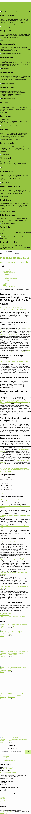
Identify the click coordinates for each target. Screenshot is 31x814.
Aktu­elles (6, 280)
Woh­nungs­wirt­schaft (9, 272)
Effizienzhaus (21, 49)
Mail (4, 285)
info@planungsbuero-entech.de (8, 772)
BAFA (28, 22)
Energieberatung (4, 220)
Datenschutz (6, 757)
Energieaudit (3, 34)
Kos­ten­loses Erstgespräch (10, 278)
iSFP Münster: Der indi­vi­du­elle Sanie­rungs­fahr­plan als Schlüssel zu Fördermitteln (17, 632)
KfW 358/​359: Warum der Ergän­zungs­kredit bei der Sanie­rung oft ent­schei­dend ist (18, 668)
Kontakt (5, 282)
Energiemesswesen (18, 247)
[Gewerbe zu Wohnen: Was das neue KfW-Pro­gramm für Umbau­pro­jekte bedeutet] (3, 743)
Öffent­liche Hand (8, 274)
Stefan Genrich (24, 309)
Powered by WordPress (6, 811)
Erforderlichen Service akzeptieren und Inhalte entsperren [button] (12, 617)
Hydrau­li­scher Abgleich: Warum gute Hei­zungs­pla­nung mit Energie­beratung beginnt (18, 653)
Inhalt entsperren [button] (4, 615)
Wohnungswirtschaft (5, 232)
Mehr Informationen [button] (5, 613)
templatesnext (3, 813)
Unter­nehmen (7, 269)
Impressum (6, 756)
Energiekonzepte (14, 119)
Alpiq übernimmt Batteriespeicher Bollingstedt (12, 559)
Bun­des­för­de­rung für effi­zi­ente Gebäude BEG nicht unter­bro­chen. (15, 330)
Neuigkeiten (9, 308)
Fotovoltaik (3, 77)
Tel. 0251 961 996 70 (9, 286)
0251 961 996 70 (7, 769)
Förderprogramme (5, 309)
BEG (18, 308)
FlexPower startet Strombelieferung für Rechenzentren (15, 541)
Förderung (13, 309)
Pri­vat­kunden (7, 271)
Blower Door (3, 165)
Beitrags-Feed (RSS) (9, 760)
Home (5, 277)
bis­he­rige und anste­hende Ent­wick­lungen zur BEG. (15, 350)
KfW (8, 24)
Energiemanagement (5, 106)
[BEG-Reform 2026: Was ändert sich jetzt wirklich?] (3, 627)
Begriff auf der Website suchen (16, 748)
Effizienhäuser (20, 234)
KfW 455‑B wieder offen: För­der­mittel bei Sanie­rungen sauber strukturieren (17, 695)
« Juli (1, 493)
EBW (22, 308)
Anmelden (6, 759)
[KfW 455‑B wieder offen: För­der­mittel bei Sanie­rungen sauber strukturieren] (3, 715)
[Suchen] (28, 752)
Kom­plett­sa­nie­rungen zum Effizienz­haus (15, 333)
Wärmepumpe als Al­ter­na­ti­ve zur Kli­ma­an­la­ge (12, 500)
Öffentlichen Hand (12, 218)
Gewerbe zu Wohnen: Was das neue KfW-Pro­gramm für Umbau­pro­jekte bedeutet (17, 739)
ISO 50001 (15, 249)
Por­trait (5, 283)
